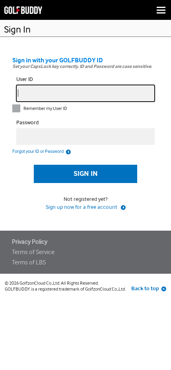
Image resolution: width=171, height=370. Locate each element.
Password (27, 122)
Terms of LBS (29, 262)
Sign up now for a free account (82, 207)
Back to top (145, 288)
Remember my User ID (45, 108)
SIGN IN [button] (86, 173)
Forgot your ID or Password (38, 151)
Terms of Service (33, 252)
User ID (24, 79)
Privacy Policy (29, 241)
